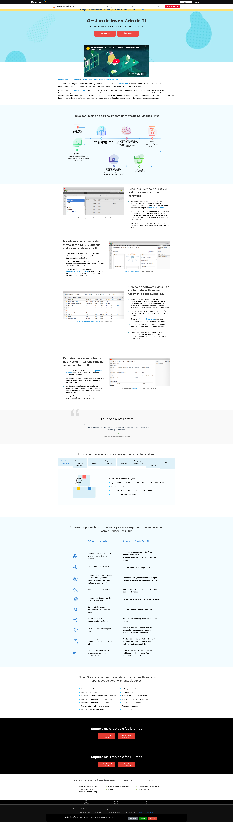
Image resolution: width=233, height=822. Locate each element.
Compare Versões (116, 803)
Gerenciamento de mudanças (88, 792)
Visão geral (111, 7)
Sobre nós (76, 808)
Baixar (126, 764)
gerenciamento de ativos (78, 90)
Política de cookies (154, 808)
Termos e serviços (96, 808)
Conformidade (120, 808)
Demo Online (86, 803)
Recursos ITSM (144, 789)
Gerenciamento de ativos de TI (93, 80)
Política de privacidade (136, 808)
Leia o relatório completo (145, 10)
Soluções (119, 7)
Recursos (128, 7)
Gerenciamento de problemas (118, 787)
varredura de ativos (157, 208)
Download (171, 6)
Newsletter (100, 812)
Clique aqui (66, 819)
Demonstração (137, 7)
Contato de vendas (114, 812)
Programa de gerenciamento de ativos (88, 321)
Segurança (109, 808)
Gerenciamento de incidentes (88, 787)
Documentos (147, 7)
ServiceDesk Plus (64, 80)
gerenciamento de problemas (77, 271)
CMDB (110, 789)
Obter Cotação (158, 7)
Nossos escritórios (129, 812)
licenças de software (147, 319)
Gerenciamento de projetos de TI (150, 787)
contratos (135, 388)
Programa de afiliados (87, 812)
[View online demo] (86, 801)
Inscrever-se (107, 736)
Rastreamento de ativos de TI (132, 271)
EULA (85, 808)
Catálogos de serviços (85, 789)
